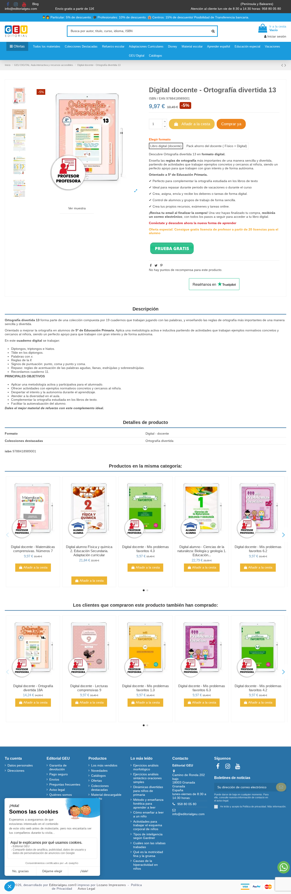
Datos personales (20, 765)
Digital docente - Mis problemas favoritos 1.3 (145, 688)
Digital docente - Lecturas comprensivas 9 (89, 688)
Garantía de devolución (58, 767)
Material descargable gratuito (106, 796)
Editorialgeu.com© (63, 885)
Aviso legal (57, 789)
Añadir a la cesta (195, 124)
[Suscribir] (281, 787)
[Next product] (285, 65)
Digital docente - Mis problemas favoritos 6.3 (201, 688)
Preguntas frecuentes (64, 784)
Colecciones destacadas (100, 787)
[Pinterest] (161, 265)
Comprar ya (231, 124)
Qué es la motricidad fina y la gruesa (148, 854)
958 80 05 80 (186, 804)
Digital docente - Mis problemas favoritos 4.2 (258, 688)
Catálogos (98, 775)
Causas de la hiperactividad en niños (145, 864)
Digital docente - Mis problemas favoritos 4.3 (145, 549)
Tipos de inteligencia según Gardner (148, 836)
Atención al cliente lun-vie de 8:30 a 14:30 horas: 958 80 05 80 (236, 8)
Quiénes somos (60, 794)
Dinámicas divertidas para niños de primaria (148, 790)
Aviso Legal (86, 888)
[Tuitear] (156, 265)
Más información (276, 806)
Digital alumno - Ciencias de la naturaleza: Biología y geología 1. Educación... (201, 551)
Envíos (54, 779)
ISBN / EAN (157, 98)
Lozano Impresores (111, 885)
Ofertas (96, 780)
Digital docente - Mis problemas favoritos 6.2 (258, 549)
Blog (36, 4)
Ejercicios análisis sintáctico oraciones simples (147, 778)
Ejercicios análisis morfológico (145, 767)
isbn (8, 451)
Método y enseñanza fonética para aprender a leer (148, 803)
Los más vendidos (104, 765)
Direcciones (16, 770)
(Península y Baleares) (257, 4)
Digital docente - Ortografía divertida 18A (33, 688)
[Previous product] (282, 65)
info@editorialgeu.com (21, 8)
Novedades (99, 770)
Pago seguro (58, 774)
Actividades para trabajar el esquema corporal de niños (147, 825)
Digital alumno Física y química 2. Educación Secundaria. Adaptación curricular (89, 551)
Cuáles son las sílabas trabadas (149, 845)
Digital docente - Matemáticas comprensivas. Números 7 (33, 549)
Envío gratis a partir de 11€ (74, 8)
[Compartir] (151, 265)
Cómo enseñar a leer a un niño (148, 814)
